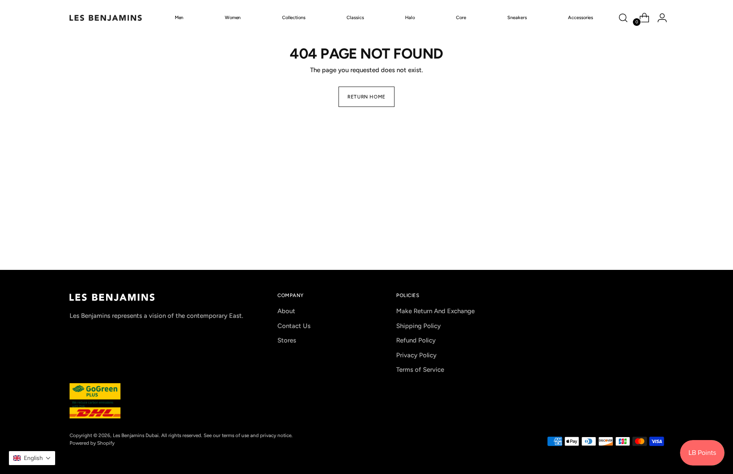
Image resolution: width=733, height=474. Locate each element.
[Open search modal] (623, 17)
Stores (286, 340)
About (286, 311)
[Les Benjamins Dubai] (106, 18)
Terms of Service (420, 369)
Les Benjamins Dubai (136, 435)
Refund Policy (416, 340)
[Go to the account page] (658, 17)
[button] (32, 458)
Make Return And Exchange (435, 311)
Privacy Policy (416, 355)
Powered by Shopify (92, 443)
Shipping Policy (418, 326)
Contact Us (294, 326)
